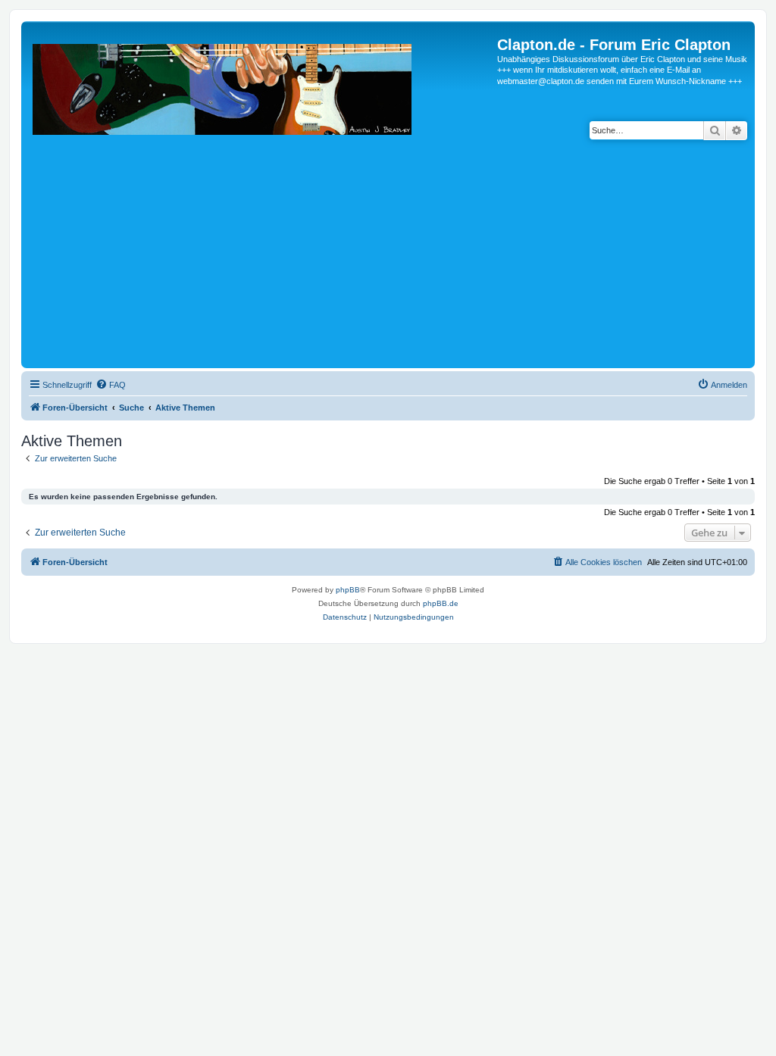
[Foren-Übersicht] (261, 200)
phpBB (348, 590)
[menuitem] (110, 385)
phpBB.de (440, 603)
